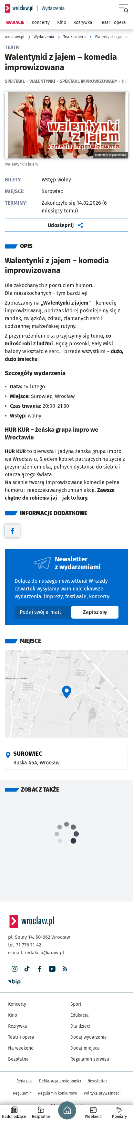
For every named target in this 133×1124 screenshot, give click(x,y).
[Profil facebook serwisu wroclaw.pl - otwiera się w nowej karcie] (39, 969)
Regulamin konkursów (57, 1093)
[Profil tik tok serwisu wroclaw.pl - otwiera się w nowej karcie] (27, 969)
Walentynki (42, 81)
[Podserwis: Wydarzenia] (51, 8)
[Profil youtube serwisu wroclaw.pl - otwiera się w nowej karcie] (52, 969)
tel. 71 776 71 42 (24, 945)
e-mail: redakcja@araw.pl (36, 953)
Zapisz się (100, 612)
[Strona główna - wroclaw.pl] (19, 8)
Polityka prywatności (102, 1093)
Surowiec (27, 753)
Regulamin (22, 1093)
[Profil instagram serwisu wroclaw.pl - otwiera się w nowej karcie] (14, 969)
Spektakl (15, 81)
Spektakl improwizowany (88, 81)
